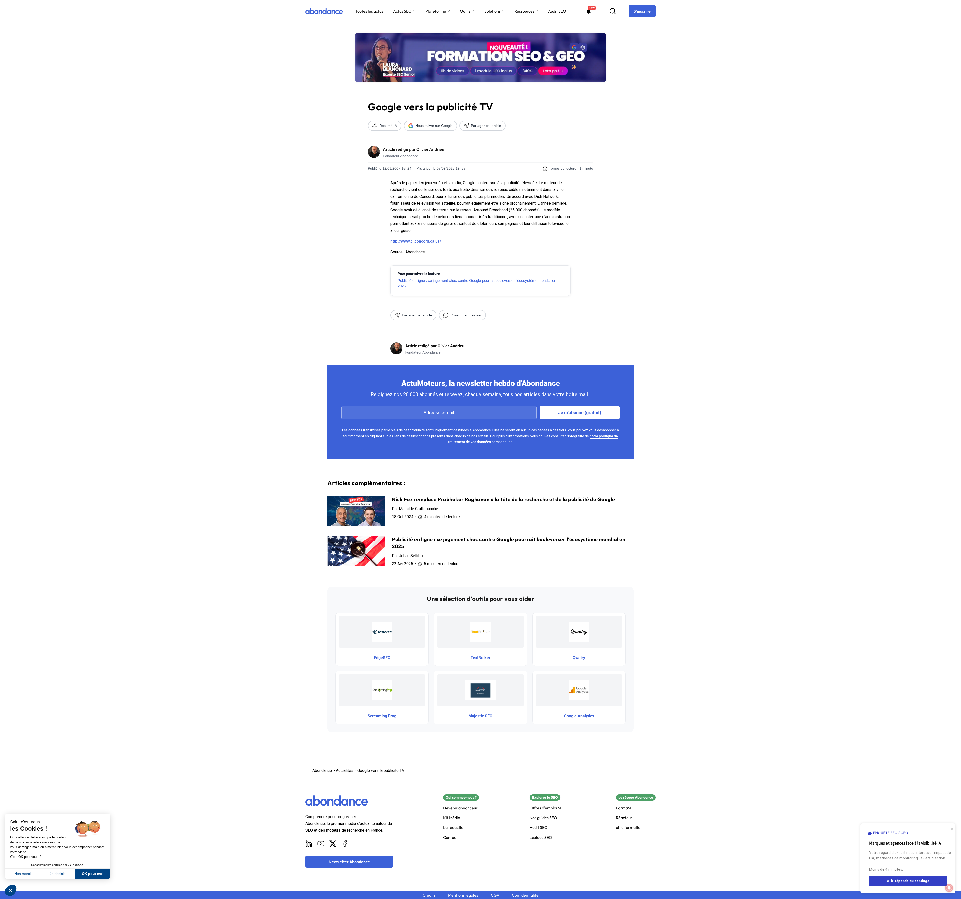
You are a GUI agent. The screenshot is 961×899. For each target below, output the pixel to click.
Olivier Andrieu (430, 149)
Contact (450, 837)
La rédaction (454, 827)
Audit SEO (557, 11)
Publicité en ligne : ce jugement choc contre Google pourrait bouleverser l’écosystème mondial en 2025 (477, 283)
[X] (332, 843)
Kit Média (451, 817)
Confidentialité (525, 895)
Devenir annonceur (460, 808)
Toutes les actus (369, 11)
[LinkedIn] (308, 843)
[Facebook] (344, 843)
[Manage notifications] (949, 888)
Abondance (322, 770)
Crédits (429, 895)
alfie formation (629, 827)
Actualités (344, 770)
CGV (495, 895)
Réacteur (624, 817)
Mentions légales (463, 895)
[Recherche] (613, 11)
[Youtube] (320, 843)
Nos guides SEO (543, 817)
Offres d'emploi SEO (548, 808)
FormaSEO (626, 808)
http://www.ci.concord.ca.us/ (415, 241)
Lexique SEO (541, 837)
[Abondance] (324, 11)
